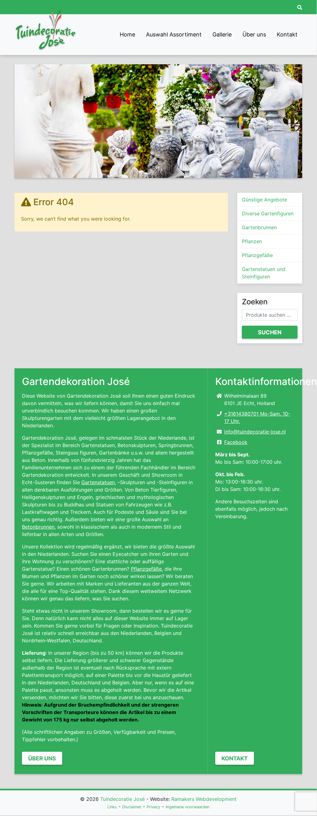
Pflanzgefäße (257, 255)
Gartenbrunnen (259, 227)
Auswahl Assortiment (174, 34)
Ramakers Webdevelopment (204, 799)
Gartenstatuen (98, 482)
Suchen (269, 332)
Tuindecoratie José (122, 799)
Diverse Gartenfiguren (267, 213)
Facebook (235, 442)
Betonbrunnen (38, 527)
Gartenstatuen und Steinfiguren (263, 273)
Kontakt (287, 34)
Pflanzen (252, 241)
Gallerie (222, 34)
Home (127, 34)
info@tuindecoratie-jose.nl (255, 432)
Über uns (254, 34)
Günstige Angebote (264, 200)
